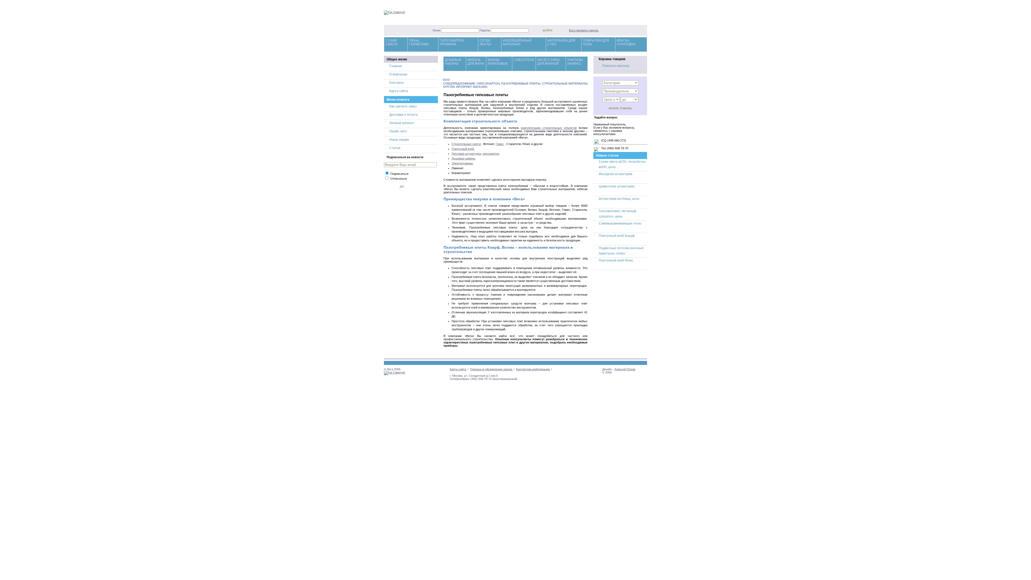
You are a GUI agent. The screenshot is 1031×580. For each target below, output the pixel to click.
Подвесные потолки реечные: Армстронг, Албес (621, 250)
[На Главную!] (394, 12)
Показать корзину (615, 66)
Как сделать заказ (403, 106)
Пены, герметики (419, 42)
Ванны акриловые (498, 62)
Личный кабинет (401, 123)
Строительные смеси (466, 144)
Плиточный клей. (463, 148)
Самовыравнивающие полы (620, 223)
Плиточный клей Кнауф (617, 236)
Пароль (485, 30)
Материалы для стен (561, 42)
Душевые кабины (453, 62)
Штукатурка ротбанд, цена (619, 199)
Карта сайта (398, 91)
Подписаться (399, 173)
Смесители (524, 60)
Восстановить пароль (583, 30)
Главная (395, 66)
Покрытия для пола (596, 42)
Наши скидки (399, 140)
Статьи (394, 148)
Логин (437, 30)
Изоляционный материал (517, 42)
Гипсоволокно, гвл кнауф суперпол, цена (617, 213)
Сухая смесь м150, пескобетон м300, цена (622, 164)
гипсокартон (490, 153)
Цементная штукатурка (616, 186)
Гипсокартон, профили (452, 42)
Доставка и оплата (403, 115)
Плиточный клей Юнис (616, 260)
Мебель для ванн (475, 62)
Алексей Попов (625, 369)
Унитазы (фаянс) (575, 62)
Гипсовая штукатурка (466, 153)
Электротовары (462, 163)
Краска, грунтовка (626, 42)
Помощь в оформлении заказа (491, 369)
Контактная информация (533, 369)
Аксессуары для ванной (548, 62)
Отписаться (398, 178)
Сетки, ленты (485, 42)
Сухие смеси (392, 42)
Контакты (396, 83)
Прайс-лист (398, 131)
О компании (398, 74)
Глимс (500, 144)
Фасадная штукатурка (615, 174)
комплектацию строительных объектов (549, 127)
